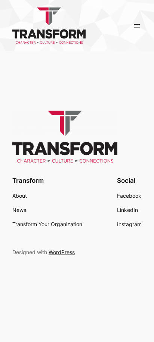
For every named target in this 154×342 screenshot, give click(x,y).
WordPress (62, 252)
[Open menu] (137, 25)
